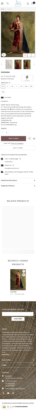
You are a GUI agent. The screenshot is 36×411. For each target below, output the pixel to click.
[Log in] (28, 3)
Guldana (13, 292)
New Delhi (8, 376)
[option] (18, 34)
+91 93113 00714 (8, 162)
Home (2, 9)
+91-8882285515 (10, 383)
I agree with (7, 143)
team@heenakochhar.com (12, 168)
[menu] (2, 3)
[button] (29, 55)
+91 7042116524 (9, 385)
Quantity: (4, 128)
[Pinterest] (13, 393)
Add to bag (13, 138)
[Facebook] (3, 393)
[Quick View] (23, 274)
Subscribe (18, 319)
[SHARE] (33, 138)
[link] (18, 250)
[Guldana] (18, 279)
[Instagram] (8, 393)
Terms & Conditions (17, 143)
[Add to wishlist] (29, 138)
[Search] (7, 3)
